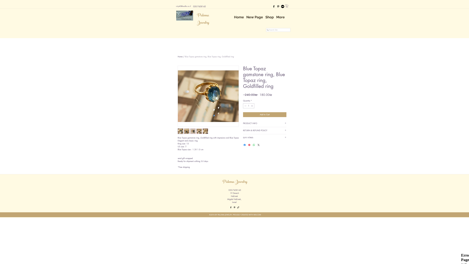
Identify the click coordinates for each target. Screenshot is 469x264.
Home (180, 56)
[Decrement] (245, 106)
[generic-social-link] (238, 207)
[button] (287, 5)
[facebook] (273, 6)
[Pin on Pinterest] (249, 144)
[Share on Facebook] (244, 144)
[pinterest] (278, 6)
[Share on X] (258, 144)
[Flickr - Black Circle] (282, 6)
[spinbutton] (248, 106)
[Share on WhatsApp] (253, 144)
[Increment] (252, 106)
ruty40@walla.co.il (183, 6)
